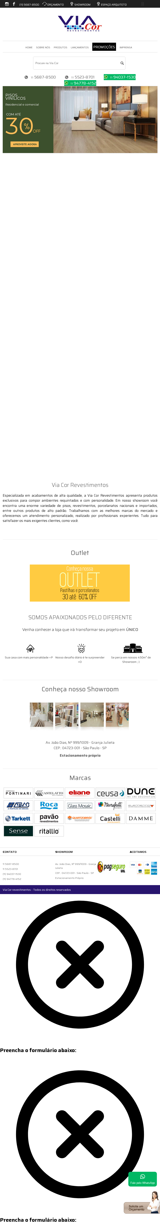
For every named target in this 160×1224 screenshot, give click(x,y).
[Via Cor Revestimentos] (80, 20)
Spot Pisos (11, 233)
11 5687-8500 (11, 864)
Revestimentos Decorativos (25, 238)
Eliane (8, 201)
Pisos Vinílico (13, 222)
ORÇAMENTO (55, 4)
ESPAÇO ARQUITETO (114, 4)
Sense (7, 206)
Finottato (10, 228)
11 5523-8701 (10, 869)
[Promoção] (80, 151)
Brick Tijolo (12, 406)
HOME (28, 47)
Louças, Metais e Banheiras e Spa (30, 439)
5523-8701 (85, 77)
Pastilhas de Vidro (18, 325)
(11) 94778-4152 (12, 879)
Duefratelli (12, 211)
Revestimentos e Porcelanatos (27, 477)
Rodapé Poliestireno (19, 379)
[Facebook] (13, 3)
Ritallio (9, 244)
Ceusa (8, 190)
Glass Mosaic (13, 266)
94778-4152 (85, 83)
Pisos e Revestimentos (21, 168)
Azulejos (10, 390)
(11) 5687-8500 (29, 4)
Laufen (9, 444)
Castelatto (11, 374)
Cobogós (9, 428)
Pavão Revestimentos (20, 395)
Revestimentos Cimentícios (25, 368)
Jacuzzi (9, 455)
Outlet (8, 471)
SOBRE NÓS (43, 47)
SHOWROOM (82, 4)
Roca (7, 450)
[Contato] (142, 1212)
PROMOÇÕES (104, 47)
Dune (7, 184)
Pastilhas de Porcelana (22, 303)
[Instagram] (7, 3)
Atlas (7, 195)
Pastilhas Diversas (18, 341)
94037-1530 (124, 77)
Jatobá (8, 320)
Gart (6, 385)
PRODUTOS (60, 47)
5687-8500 (45, 77)
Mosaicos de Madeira (20, 460)
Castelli (9, 179)
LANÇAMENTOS (80, 47)
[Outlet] (80, 583)
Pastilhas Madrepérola (21, 358)
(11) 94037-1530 (12, 874)
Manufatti (11, 433)
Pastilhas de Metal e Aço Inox (27, 260)
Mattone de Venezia (19, 422)
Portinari (10, 174)
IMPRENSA (126, 47)
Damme (9, 217)
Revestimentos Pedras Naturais (29, 287)
